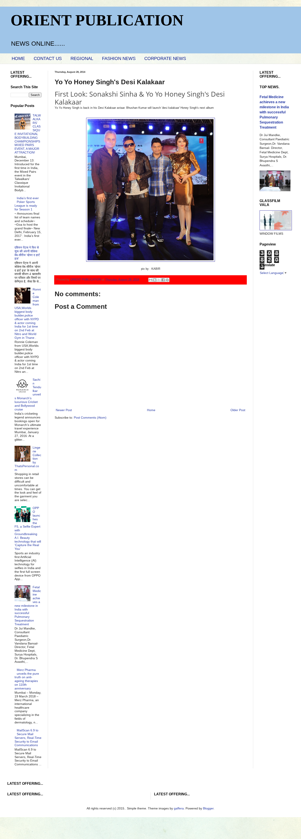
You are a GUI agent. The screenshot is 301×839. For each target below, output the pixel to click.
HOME (18, 58)
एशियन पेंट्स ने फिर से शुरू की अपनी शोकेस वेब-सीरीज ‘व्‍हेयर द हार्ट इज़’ (27, 253)
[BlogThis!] (154, 280)
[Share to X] (159, 280)
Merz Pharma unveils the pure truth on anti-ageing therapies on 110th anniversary (27, 679)
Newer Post (64, 410)
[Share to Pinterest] (167, 280)
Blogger (208, 808)
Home (151, 410)
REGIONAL (82, 58)
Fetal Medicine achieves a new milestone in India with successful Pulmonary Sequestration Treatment (28, 605)
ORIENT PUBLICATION (97, 20)
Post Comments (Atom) (90, 417)
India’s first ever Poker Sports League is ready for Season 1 (27, 203)
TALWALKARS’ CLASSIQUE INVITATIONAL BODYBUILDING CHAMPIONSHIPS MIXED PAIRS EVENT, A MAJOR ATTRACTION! (28, 134)
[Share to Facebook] (163, 280)
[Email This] (150, 280)
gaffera (179, 808)
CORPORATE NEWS (165, 58)
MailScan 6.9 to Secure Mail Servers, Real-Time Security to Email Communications (28, 738)
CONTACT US (48, 58)
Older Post (237, 410)
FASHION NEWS (119, 58)
